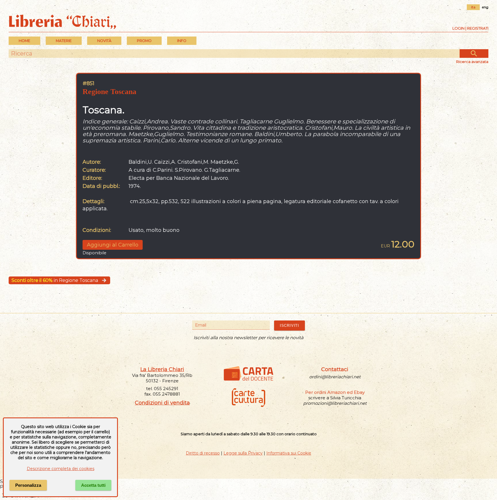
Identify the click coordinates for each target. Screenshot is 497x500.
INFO (181, 41)
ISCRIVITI (289, 325)
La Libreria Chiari (162, 369)
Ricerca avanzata (472, 61)
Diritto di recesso (203, 453)
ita (473, 7)
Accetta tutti (93, 485)
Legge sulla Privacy (243, 453)
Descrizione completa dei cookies (60, 468)
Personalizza (28, 485)
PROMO (144, 41)
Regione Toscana (109, 91)
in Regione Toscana (55, 280)
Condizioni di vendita (162, 403)
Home (24, 41)
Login (458, 28)
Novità (104, 41)
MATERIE (64, 41)
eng (485, 7)
